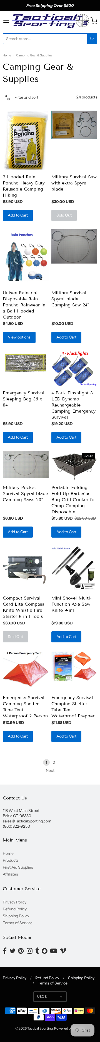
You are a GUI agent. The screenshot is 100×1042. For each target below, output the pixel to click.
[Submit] (92, 38)
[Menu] (7, 20)
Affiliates (10, 874)
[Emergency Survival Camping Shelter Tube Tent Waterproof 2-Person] (26, 671)
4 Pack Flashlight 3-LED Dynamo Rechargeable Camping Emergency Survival (73, 405)
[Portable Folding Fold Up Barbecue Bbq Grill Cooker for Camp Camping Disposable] (74, 466)
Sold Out (64, 215)
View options (19, 337)
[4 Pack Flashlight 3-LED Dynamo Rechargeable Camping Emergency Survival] (74, 368)
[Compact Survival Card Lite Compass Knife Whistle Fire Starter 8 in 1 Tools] (26, 569)
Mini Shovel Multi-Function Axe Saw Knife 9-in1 (71, 604)
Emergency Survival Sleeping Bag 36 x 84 (23, 399)
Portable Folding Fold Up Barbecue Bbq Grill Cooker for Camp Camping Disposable (73, 499)
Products (11, 860)
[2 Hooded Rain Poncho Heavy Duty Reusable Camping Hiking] (26, 140)
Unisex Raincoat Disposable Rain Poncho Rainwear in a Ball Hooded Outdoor (24, 305)
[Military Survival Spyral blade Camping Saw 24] (74, 246)
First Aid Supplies (18, 867)
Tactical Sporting (40, 1028)
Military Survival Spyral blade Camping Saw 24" (70, 299)
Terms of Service (17, 922)
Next (50, 770)
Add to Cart (18, 215)
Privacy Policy (14, 902)
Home (7, 55)
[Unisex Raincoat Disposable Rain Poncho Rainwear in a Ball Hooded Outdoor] (26, 257)
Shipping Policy (16, 915)
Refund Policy (15, 908)
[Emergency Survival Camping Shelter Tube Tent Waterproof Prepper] (74, 667)
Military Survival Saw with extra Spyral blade (74, 183)
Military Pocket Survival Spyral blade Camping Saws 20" (25, 493)
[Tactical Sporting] (50, 21)
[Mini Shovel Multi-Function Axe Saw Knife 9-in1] (74, 568)
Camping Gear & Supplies (34, 55)
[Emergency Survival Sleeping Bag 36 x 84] (26, 362)
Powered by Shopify (69, 1028)
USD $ (42, 996)
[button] (20, 98)
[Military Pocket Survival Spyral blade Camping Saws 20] (26, 464)
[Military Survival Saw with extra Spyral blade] (74, 125)
